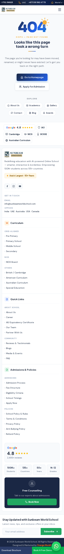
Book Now (34, 501)
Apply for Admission (34, 86)
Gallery (53, 105)
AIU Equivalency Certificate (20, 322)
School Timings (14, 398)
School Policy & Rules (17, 413)
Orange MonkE (44, 545)
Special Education (15, 287)
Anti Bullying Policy (15, 428)
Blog (34, 113)
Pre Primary (12, 236)
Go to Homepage (33, 77)
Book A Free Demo (43, 550)
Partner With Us (14, 332)
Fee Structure (13, 387)
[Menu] (59, 9)
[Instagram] (13, 186)
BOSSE (43, 134)
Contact (18, 113)
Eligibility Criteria (14, 392)
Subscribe (49, 531)
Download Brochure (11, 550)
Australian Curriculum (19, 140)
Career (9, 317)
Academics (34, 105)
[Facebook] (7, 186)
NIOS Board (12, 262)
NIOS (30, 134)
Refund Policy (13, 434)
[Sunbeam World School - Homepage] (8, 9)
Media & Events (14, 353)
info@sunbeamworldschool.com (20, 204)
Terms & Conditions (16, 418)
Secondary (11, 251)
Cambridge (14, 134)
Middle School (13, 246)
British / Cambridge (16, 272)
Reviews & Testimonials (18, 343)
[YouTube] (20, 186)
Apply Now (11, 403)
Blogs (8, 348)
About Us (14, 105)
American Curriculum (16, 277)
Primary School (13, 241)
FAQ (8, 358)
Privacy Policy (13, 423)
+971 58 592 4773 (34, 2)
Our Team (11, 327)
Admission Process (15, 382)
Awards (49, 113)
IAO (43, 127)
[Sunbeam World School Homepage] (14, 154)
